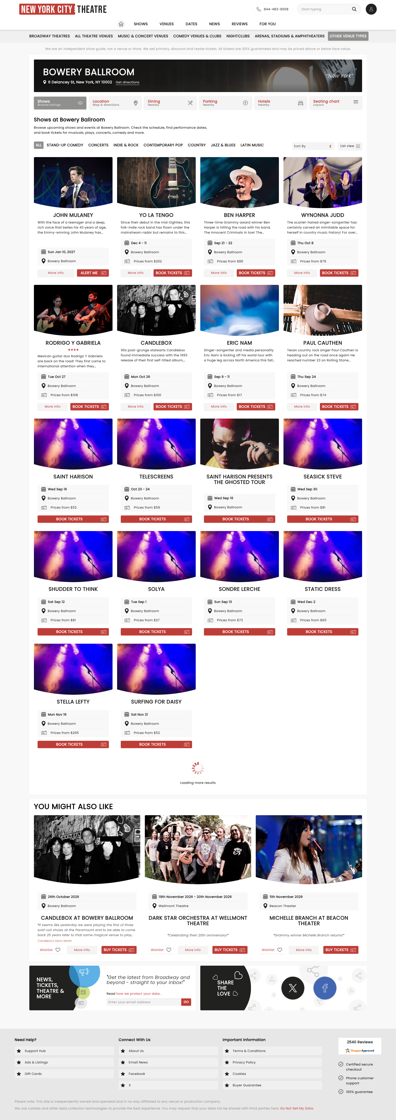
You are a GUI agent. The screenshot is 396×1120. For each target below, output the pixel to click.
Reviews (240, 24)
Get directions (127, 82)
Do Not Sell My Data (296, 1108)
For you (268, 24)
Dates (191, 24)
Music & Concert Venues (143, 36)
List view (347, 146)
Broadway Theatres (49, 36)
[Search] (355, 9)
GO (186, 1002)
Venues (167, 24)
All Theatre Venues (94, 36)
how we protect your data (138, 993)
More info (56, 272)
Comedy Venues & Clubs (197, 36)
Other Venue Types (348, 36)
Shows (141, 24)
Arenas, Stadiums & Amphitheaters (290, 36)
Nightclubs (238, 36)
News (214, 24)
